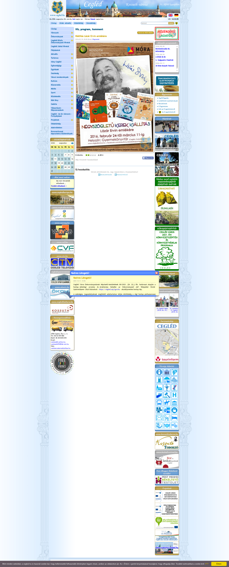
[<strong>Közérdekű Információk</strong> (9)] (159, 372)
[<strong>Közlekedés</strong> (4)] (159, 402)
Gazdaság (55, 73)
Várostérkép (91, 23)
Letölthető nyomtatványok (168, 101)
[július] (71, 143)
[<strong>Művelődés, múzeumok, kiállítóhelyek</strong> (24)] (174, 402)
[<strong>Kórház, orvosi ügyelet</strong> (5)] (174, 395)
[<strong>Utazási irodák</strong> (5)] (159, 425)
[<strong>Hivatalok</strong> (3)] (159, 395)
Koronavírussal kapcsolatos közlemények (61, 132)
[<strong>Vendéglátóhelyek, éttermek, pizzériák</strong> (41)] (167, 425)
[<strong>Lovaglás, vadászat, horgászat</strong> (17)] (167, 402)
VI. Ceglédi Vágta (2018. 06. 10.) (162, 309)
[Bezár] (156, 273)
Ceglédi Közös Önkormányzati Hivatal (60, 41)
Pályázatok (55, 50)
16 (72, 159)
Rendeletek (163, 104)
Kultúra (54, 81)
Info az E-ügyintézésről (167, 109)
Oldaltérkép (78, 23)
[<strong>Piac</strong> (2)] (174, 410)
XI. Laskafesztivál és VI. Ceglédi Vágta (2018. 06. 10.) (176, 310)
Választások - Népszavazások (57, 109)
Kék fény (54, 100)
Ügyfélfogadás (164, 98)
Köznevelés (56, 85)
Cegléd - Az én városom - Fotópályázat (61, 115)
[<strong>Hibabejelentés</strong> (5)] (174, 387)
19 (59, 163)
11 (55, 159)
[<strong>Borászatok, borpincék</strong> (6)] (174, 372)
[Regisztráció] (122, 175)
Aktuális (54, 54)
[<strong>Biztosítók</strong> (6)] (167, 379)
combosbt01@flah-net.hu (60, 344)
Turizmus (54, 58)
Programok (95, 39)
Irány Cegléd (56, 62)
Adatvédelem (56, 127)
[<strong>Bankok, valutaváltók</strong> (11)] (167, 372)
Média (53, 89)
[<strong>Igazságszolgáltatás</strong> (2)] (167, 395)
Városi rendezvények (59, 77)
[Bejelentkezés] (105, 175)
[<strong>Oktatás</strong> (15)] (167, 410)
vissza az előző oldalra (145, 32)
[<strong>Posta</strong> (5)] (159, 417)
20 (62, 163)
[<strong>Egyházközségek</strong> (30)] (159, 387)
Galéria (54, 104)
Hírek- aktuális (65, 23)
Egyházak (55, 69)
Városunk (55, 33)
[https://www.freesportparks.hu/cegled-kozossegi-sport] (62, 374)
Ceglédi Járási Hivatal (60, 46)
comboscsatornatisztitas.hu (60, 348)
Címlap (53, 23)
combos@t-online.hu (58, 342)
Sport (53, 92)
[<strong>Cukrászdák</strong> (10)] (174, 379)
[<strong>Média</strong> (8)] (159, 410)
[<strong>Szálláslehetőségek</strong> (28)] (174, 417)
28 (65, 167)
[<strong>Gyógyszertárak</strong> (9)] (167, 387)
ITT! (207, 564)
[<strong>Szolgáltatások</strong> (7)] (174, 425)
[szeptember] (73, 143)
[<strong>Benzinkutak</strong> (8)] (159, 379)
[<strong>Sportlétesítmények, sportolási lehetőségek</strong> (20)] (167, 417)
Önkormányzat (57, 36)
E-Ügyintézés (163, 106)
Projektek (55, 120)
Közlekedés (56, 96)
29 (69, 167)
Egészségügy (56, 66)
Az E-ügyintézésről (168, 112)
